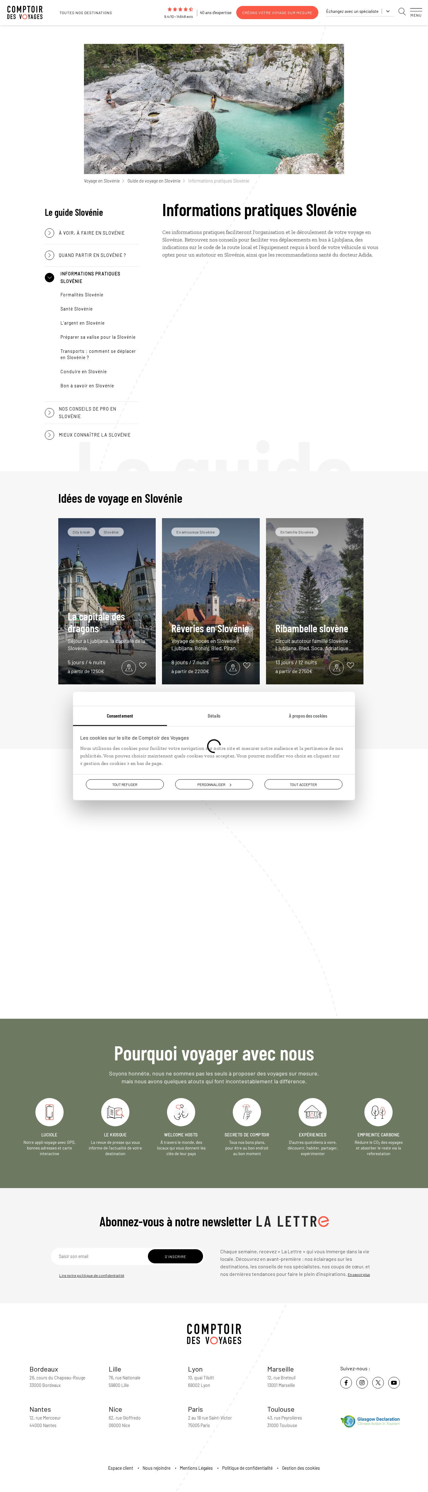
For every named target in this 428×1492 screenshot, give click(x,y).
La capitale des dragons (106, 630)
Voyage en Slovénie (102, 180)
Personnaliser (211, 784)
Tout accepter (303, 784)
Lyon (195, 1369)
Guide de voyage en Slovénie (154, 180)
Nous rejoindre (156, 1468)
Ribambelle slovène (313, 636)
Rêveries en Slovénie (210, 636)
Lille (115, 1369)
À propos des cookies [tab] (308, 715)
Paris (195, 1409)
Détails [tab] (214, 715)
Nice (115, 1409)
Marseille (280, 1369)
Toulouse (281, 1409)
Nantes (40, 1409)
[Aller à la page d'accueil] (28, 12)
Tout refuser (124, 784)
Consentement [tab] (120, 715)
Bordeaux (43, 1369)
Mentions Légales (196, 1468)
